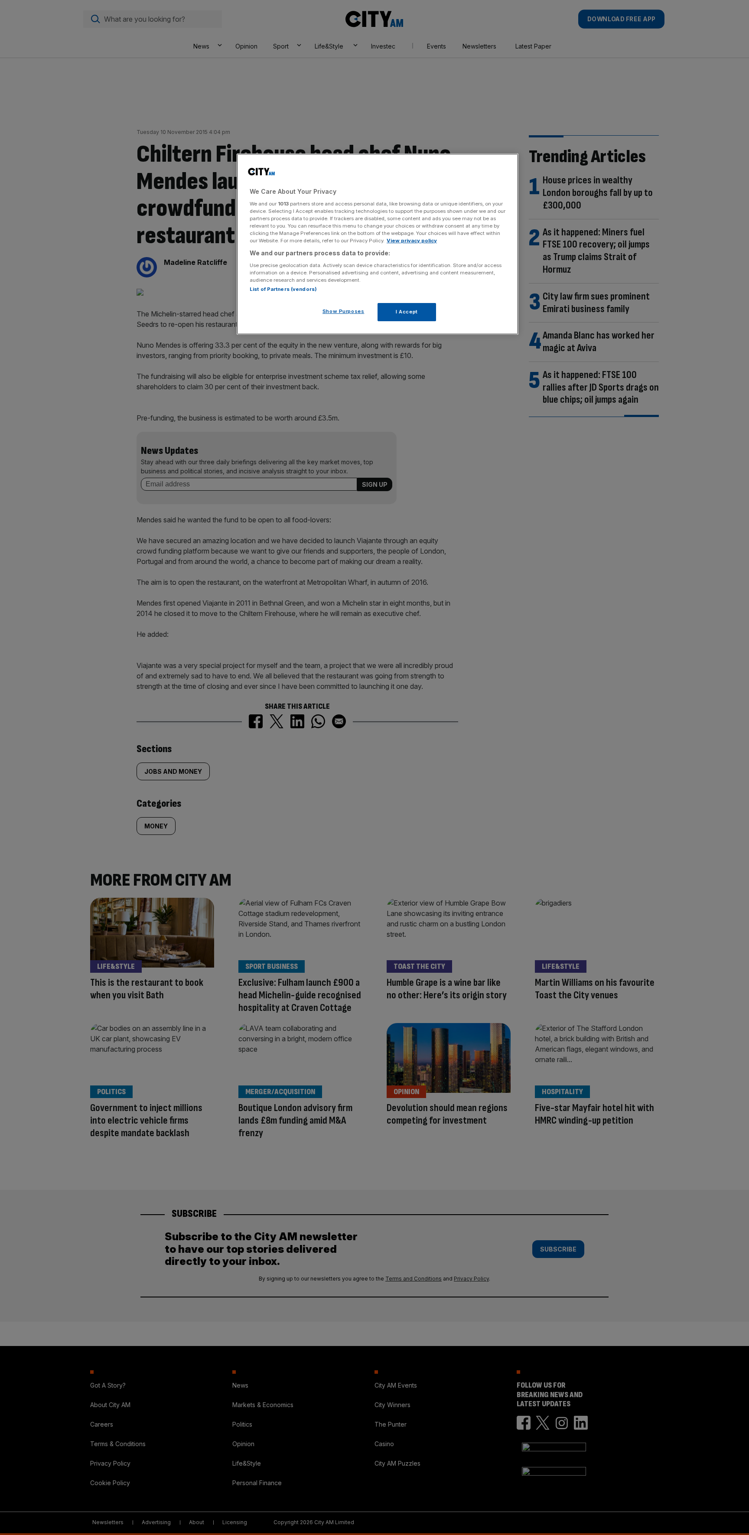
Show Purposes (343, 311)
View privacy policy (412, 241)
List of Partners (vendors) (283, 289)
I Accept (407, 312)
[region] (377, 244)
